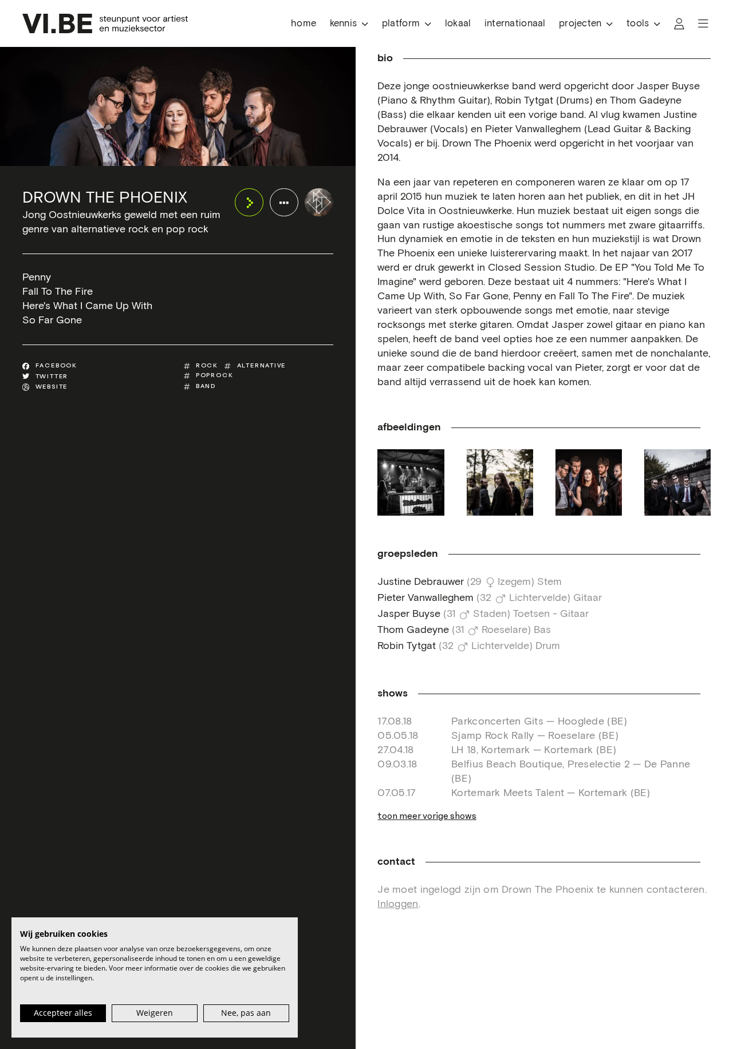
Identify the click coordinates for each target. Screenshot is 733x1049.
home (303, 24)
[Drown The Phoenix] (319, 202)
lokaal (458, 24)
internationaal (515, 24)
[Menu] (703, 24)
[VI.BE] (105, 23)
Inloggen (397, 904)
